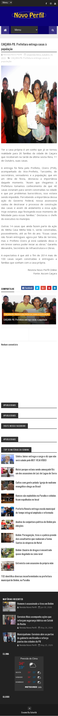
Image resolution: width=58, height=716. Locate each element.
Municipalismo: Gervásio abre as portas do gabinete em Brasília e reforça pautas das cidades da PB (35, 637)
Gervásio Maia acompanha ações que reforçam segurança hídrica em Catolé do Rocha (35, 620)
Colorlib (33, 712)
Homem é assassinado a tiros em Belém (35, 603)
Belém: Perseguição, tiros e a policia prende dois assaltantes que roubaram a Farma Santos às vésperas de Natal (36, 538)
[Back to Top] (29, 708)
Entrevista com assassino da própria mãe (34, 563)
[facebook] (46, 3)
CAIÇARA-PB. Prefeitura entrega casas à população (26, 314)
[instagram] (51, 3)
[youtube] (55, 3)
